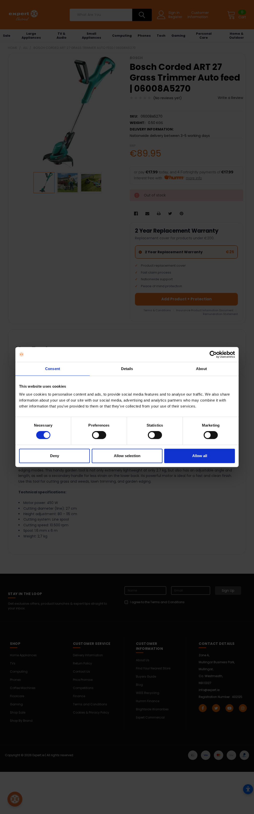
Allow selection (127, 456)
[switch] (99, 435)
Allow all (199, 456)
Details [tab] (127, 369)
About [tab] (201, 369)
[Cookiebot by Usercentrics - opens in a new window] (213, 354)
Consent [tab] (52, 369)
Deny (54, 456)
